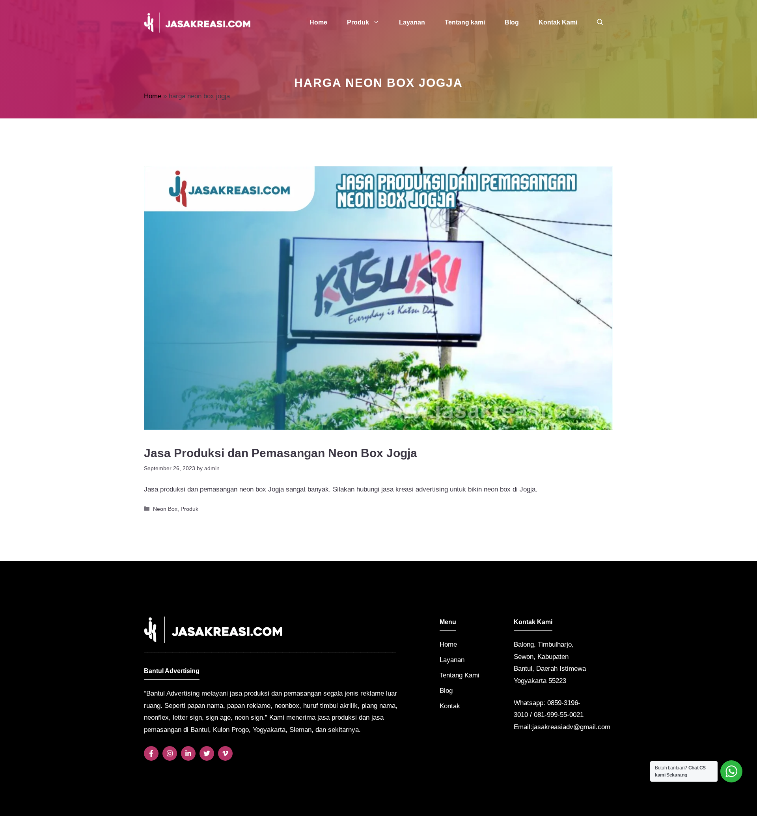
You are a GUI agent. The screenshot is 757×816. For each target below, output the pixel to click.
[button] (600, 22)
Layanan (412, 22)
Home (318, 22)
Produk (358, 22)
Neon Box (165, 509)
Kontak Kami (558, 22)
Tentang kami (465, 22)
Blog (512, 22)
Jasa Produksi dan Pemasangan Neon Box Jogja (280, 453)
